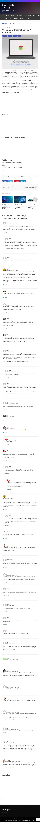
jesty (7, 630)
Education (19, 15)
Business (12, 15)
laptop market (23, 176)
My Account (22, 18)
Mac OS (26, 176)
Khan (8, 257)
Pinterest (17, 181)
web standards (12, 177)
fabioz (8, 350)
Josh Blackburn (9, 574)
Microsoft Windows (31, 176)
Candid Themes (32, 820)
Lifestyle (4, 18)
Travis (8, 318)
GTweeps (8, 531)
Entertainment (27, 15)
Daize (8, 588)
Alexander (8, 642)
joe (7, 686)
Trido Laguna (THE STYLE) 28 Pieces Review (32, 206)
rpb (7, 415)
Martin (8, 670)
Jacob (8, 427)
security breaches (6, 177)
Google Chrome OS (15, 176)
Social (34, 15)
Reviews (16, 18)
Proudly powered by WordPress (11, 820)
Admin (10, 238)
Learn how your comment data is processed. (25, 799)
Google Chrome (9, 176)
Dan (9, 438)
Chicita (8, 604)
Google (5, 176)
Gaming (3, 176)
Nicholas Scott (9, 697)
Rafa (7, 741)
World (10, 18)
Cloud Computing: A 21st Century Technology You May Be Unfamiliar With (30, 187)
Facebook (5, 181)
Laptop (19, 176)
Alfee (8, 383)
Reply (17, 223)
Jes (7, 222)
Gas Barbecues (9, 559)
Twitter (11, 181)
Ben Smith (9, 711)
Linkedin (23, 181)
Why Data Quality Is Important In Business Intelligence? (19, 206)
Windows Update (17, 177)
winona (8, 658)
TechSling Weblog (8, 6)
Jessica (8, 544)
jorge (7, 728)
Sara (7, 334)
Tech (7, 15)
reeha (8, 290)
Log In (29, 18)
